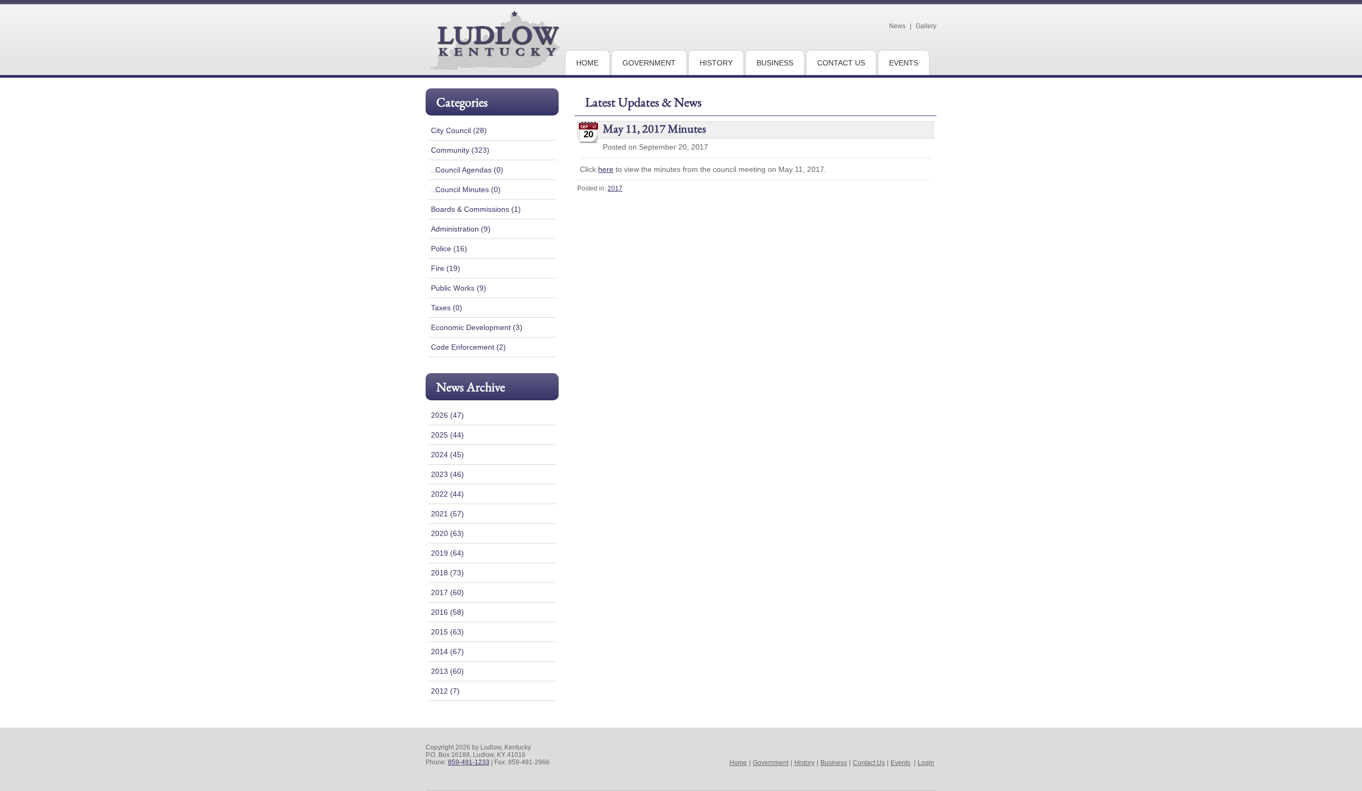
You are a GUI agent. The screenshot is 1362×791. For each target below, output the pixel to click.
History (804, 763)
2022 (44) (447, 494)
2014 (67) (447, 651)
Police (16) (449, 248)
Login (926, 763)
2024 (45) (447, 454)
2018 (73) (447, 572)
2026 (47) (447, 415)
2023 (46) (447, 474)
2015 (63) (447, 632)
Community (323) (460, 150)
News (897, 26)
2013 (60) (447, 671)
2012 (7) (445, 691)
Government (770, 763)
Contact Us (869, 763)
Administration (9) (461, 229)
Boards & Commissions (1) (476, 209)
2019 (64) (447, 553)
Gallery (926, 26)
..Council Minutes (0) (466, 189)
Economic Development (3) (476, 327)
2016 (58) (447, 612)
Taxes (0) (446, 307)
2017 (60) (447, 592)
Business (833, 763)
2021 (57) (447, 513)
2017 (615, 188)
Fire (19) (445, 268)
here (605, 169)
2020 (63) (447, 533)
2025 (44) (447, 435)
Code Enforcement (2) (468, 347)
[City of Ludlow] (495, 65)
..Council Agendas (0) (467, 170)
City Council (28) (459, 130)
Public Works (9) (458, 288)
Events (900, 763)
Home (738, 763)
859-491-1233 (468, 762)
